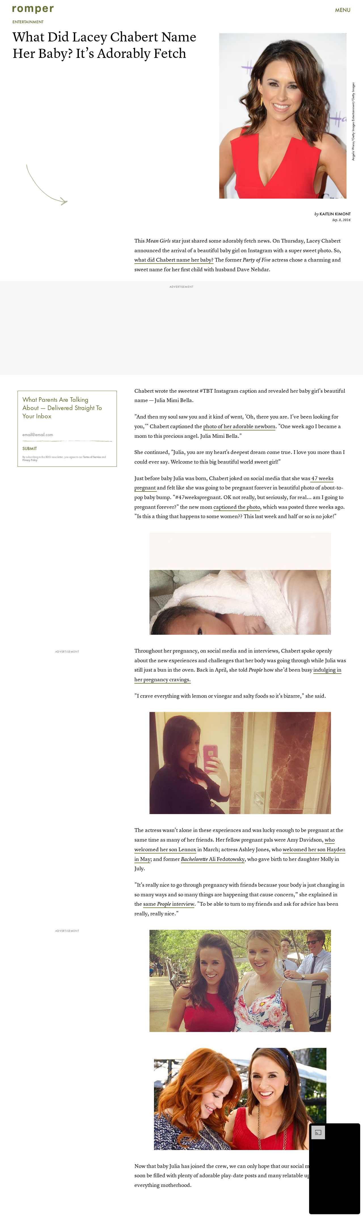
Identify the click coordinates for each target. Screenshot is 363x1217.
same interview (168, 903)
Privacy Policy (29, 460)
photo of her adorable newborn (239, 426)
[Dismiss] (353, 1128)
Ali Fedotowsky (212, 859)
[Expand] (315, 1128)
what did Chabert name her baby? (174, 259)
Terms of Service (92, 457)
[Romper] (33, 10)
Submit (29, 448)
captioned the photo (237, 506)
